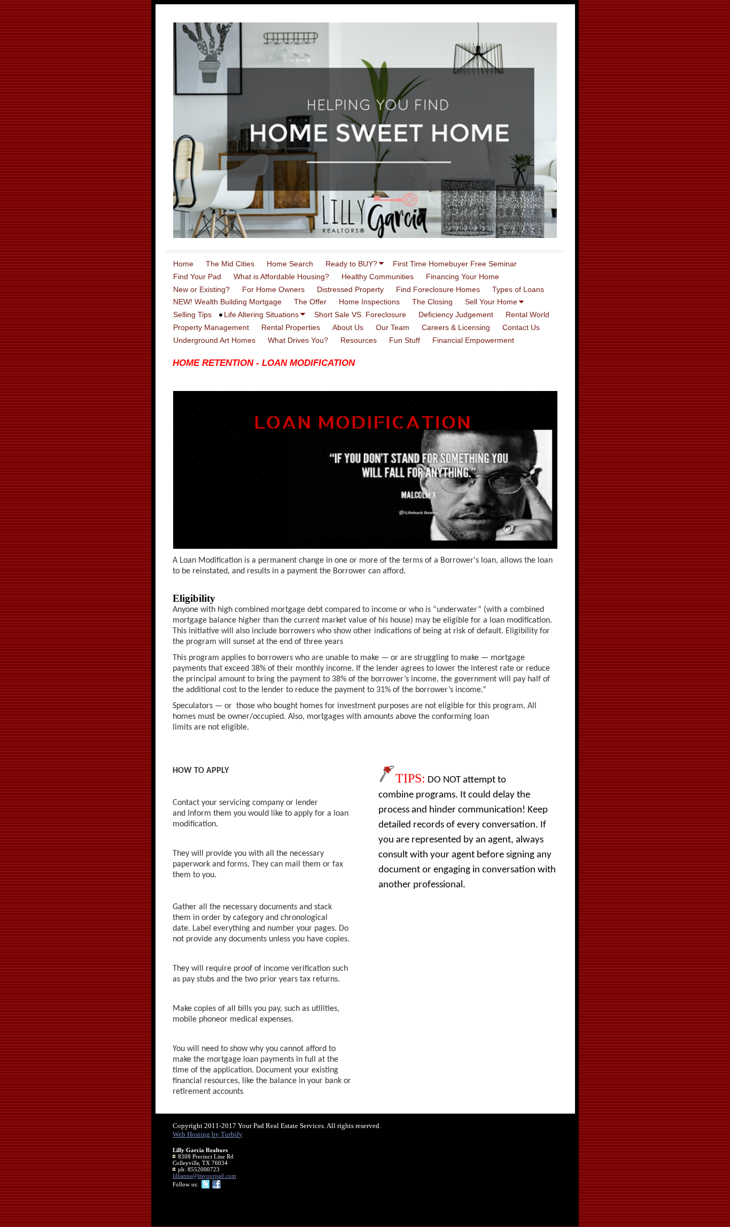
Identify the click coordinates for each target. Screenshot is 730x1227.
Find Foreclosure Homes (438, 289)
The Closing (432, 301)
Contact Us (521, 327)
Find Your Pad (197, 276)
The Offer (310, 301)
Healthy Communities (377, 276)
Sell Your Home (491, 301)
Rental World (527, 314)
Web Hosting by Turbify (208, 1134)
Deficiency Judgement (455, 314)
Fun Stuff (404, 340)
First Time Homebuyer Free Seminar (455, 263)
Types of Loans (518, 289)
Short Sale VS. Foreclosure (360, 314)
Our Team (392, 327)
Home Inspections (369, 301)
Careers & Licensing (456, 327)
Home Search (290, 263)
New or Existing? (201, 289)
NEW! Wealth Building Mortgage (227, 301)
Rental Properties (290, 327)
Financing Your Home (462, 276)
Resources (358, 340)
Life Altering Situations (261, 314)
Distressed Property (350, 289)
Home (183, 263)
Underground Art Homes (214, 340)
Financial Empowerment (473, 340)
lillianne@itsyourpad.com (204, 1175)
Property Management (211, 327)
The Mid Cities (230, 263)
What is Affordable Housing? (281, 276)
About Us (347, 327)
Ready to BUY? (351, 263)
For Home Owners (273, 289)
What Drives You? (298, 340)
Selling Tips (192, 314)
